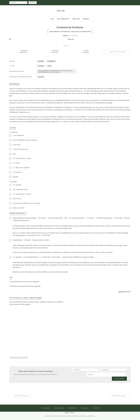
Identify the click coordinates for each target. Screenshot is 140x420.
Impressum (82, 416)
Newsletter (75, 416)
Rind (49, 66)
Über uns (76, 19)
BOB (52, 19)
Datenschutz (91, 416)
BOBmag (86, 19)
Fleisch (41, 66)
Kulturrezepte (63, 19)
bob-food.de (61, 416)
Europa (41, 61)
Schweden (51, 61)
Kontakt (68, 416)
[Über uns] (70, 413)
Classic (65, 35)
